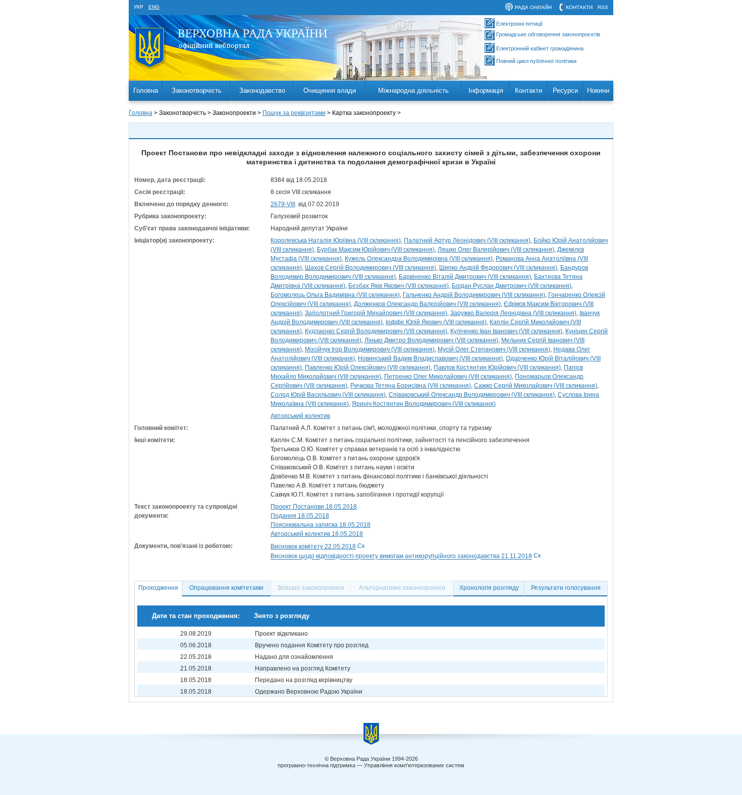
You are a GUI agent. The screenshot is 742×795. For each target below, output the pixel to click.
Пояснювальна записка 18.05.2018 (320, 524)
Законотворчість (197, 90)
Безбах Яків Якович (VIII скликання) (398, 285)
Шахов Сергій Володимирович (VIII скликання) (370, 267)
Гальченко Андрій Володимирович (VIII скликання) (474, 294)
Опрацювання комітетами (226, 587)
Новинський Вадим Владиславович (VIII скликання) (430, 358)
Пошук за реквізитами (294, 112)
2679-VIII (283, 204)
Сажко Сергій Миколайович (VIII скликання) (535, 385)
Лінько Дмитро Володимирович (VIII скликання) (431, 340)
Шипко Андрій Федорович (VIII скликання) (498, 267)
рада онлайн (533, 7)
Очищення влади (329, 90)
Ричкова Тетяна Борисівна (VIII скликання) (410, 385)
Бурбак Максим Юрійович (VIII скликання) (376, 249)
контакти (579, 7)
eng (154, 7)
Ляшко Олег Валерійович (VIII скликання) (496, 249)
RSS (603, 7)
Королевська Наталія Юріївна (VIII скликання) (336, 240)
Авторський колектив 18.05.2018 (317, 533)
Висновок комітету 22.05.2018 (313, 546)
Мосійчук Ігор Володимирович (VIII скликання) (370, 349)
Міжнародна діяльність (413, 90)
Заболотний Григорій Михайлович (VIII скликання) (376, 313)
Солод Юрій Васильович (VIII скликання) (328, 394)
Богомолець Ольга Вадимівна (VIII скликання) (335, 294)
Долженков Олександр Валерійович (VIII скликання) (427, 304)
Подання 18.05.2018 (300, 515)
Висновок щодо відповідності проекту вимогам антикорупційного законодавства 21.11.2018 (401, 556)
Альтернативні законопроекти (402, 587)
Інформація (485, 90)
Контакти (528, 90)
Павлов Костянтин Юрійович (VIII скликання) (497, 367)
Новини (598, 90)
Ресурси (565, 90)
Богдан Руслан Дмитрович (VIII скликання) (511, 285)
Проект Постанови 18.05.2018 (314, 506)
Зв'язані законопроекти (310, 587)
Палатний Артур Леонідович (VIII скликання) (467, 240)
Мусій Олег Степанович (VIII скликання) (494, 349)
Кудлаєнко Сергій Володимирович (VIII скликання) (376, 331)
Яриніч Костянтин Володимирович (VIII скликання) (424, 403)
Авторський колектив (300, 415)
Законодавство (262, 90)
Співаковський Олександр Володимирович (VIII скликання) (472, 394)
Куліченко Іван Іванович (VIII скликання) (506, 331)
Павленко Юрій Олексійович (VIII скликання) (368, 367)
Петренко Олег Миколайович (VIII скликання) (448, 376)
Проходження (158, 587)
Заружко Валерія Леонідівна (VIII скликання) (513, 313)
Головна (145, 90)
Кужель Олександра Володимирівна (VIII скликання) (419, 258)
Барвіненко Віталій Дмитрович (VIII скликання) (465, 276)
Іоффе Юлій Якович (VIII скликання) (436, 322)
